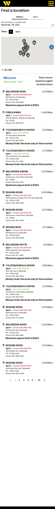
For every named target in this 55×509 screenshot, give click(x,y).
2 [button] (19, 380)
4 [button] (28, 380)
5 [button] (32, 380)
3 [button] (23, 380)
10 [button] (39, 380)
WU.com (9, 78)
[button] (43, 380)
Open (18, 32)
